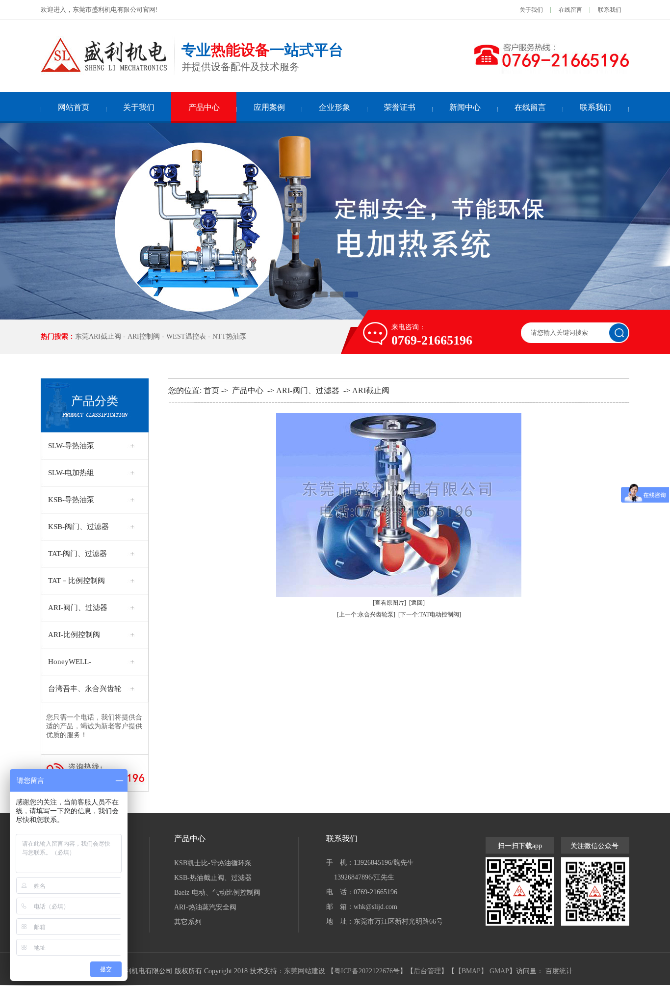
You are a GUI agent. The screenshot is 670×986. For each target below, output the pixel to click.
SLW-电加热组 (71, 473)
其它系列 (188, 922)
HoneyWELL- (69, 662)
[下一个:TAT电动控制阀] (429, 614)
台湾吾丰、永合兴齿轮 (85, 689)
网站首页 (73, 107)
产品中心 (204, 107)
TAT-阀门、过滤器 (77, 554)
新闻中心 (465, 107)
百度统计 (559, 971)
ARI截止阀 (370, 390)
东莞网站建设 (304, 971)
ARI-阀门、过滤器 (77, 608)
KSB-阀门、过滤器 (78, 527)
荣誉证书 (399, 107)
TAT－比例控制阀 (76, 581)
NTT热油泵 (229, 336)
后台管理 (427, 971)
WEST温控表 (186, 336)
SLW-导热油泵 (71, 446)
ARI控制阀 (144, 336)
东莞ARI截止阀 (98, 336)
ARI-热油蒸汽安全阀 (205, 907)
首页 (211, 390)
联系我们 (609, 9)
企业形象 (334, 107)
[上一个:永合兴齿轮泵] (366, 614)
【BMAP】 (471, 971)
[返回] (417, 602)
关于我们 (531, 9)
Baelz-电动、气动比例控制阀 (217, 892)
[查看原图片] (389, 602)
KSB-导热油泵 (71, 500)
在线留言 (570, 9)
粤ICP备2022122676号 (367, 971)
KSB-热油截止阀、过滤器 (213, 877)
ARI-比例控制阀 (74, 635)
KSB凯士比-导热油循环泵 (213, 863)
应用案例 (269, 107)
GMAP (499, 971)
